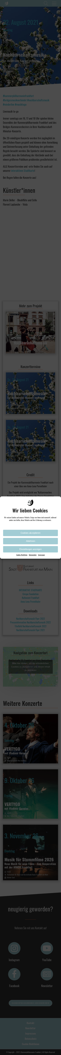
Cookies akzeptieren (30, 533)
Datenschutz (33, 554)
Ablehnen (30, 541)
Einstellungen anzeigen (30, 549)
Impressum (41, 554)
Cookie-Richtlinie (21, 554)
